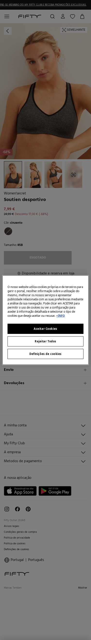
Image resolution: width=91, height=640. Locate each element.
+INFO (60, 315)
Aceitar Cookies (45, 329)
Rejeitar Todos (45, 341)
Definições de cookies (45, 354)
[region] (45, 320)
